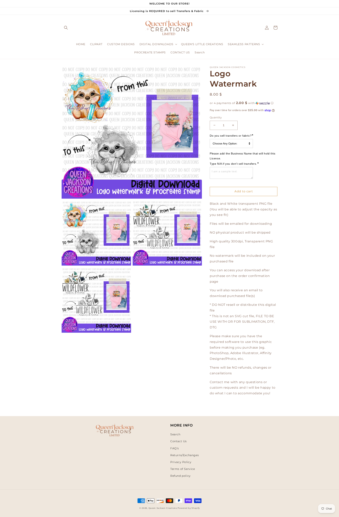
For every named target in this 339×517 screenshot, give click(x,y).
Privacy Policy (180, 462)
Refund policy (180, 476)
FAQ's (174, 448)
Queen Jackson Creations (163, 508)
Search (175, 434)
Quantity (216, 117)
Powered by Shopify (189, 508)
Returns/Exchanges (184, 455)
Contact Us (178, 441)
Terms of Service (182, 469)
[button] (66, 27)
